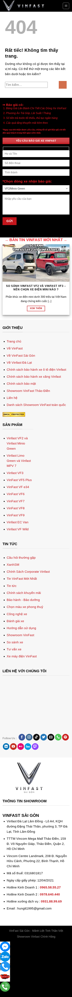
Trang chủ (14, 402)
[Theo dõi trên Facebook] (22, 797)
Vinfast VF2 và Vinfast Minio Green (17, 504)
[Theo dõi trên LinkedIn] (6, 807)
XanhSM (13, 625)
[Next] (15, 348)
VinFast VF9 (16, 576)
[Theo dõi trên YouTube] (13, 807)
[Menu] (66, 6)
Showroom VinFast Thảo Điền (28, 451)
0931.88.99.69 (51, 962)
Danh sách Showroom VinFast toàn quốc (36, 465)
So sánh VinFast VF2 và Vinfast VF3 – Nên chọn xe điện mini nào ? (36, 287)
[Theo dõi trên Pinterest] (65, 797)
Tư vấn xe (14, 710)
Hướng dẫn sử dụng (21, 688)
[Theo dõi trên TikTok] (36, 797)
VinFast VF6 (16, 554)
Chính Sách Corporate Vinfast (28, 632)
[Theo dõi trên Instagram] (29, 797)
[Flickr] (20, 807)
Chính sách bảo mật (21, 444)
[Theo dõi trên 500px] (28, 807)
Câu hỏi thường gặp (21, 618)
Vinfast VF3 (15, 533)
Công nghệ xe (17, 674)
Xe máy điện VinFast (22, 717)
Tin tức (12, 646)
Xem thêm (36, 308)
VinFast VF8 (16, 569)
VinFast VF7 (16, 561)
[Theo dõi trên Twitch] (35, 807)
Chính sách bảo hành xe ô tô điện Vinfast (36, 430)
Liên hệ (12, 458)
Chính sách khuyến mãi (24, 653)
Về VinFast (15, 409)
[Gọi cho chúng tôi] (58, 797)
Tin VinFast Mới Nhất (22, 639)
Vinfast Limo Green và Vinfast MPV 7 (19, 521)
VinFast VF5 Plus (19, 540)
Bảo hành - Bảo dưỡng (23, 660)
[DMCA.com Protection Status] (14, 475)
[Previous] (4, 348)
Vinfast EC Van (17, 583)
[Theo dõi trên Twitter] (43, 797)
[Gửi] (63, 85)
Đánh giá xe (15, 681)
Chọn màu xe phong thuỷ (25, 667)
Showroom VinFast (20, 695)
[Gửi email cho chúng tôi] (51, 797)
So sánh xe (15, 702)
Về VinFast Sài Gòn (21, 416)
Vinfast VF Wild (18, 590)
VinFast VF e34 (18, 547)
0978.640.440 (50, 955)
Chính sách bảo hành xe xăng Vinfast (34, 437)
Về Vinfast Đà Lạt (19, 423)
